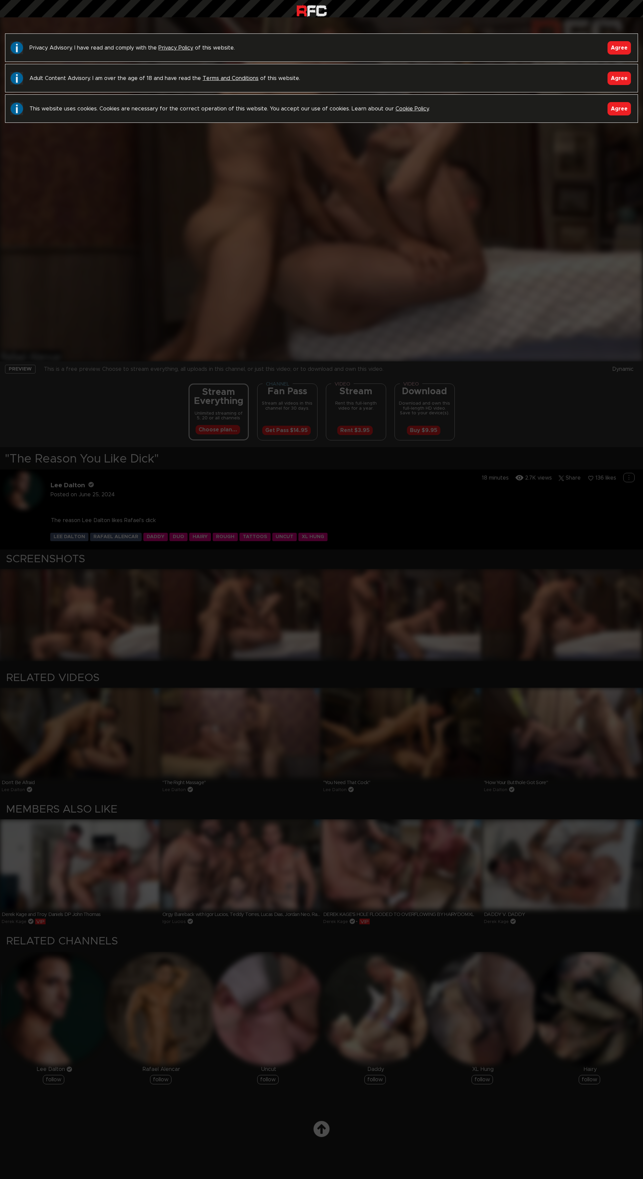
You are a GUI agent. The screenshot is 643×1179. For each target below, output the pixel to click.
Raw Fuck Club (311, 10)
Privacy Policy (175, 48)
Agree (619, 48)
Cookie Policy (412, 108)
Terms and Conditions (231, 78)
